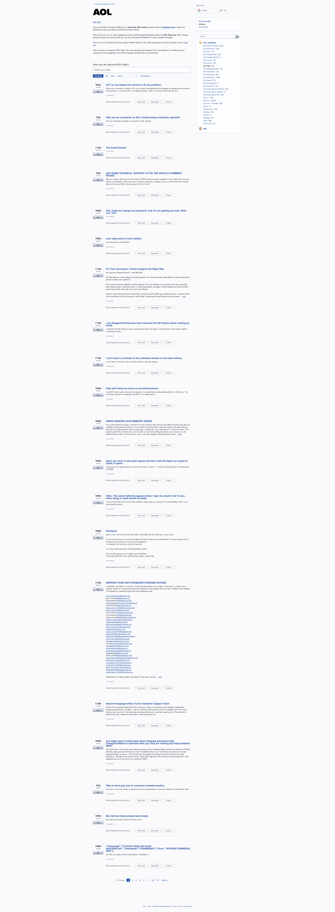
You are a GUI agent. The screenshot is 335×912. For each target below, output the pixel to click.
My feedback (145, 76)
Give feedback (209, 42)
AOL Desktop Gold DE (211, 57)
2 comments (110, 151)
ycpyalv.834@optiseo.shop (122, 643)
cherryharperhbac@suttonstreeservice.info (122, 657)
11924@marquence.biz (124, 612)
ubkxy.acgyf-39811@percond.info (118, 667)
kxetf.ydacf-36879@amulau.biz (118, 639)
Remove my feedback (185, 906)
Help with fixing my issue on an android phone (132, 388)
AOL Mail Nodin (209, 74)
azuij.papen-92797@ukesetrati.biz (119, 662)
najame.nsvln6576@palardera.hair (119, 631)
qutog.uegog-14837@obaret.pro (118, 660)
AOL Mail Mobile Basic (211, 69)
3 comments (110, 125)
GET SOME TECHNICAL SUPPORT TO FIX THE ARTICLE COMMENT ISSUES (144, 174)
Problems (111, 531)
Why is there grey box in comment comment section (135, 785)
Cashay (206, 115)
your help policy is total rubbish (124, 238)
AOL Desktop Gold (210, 54)
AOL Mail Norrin (209, 77)
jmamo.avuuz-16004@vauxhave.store (120, 607)
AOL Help (97, 22)
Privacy (174, 906)
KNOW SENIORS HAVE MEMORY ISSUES (129, 421)
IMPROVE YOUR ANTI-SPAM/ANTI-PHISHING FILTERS (136, 582)
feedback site (168, 27)
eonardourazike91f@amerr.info (117, 641)
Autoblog (206, 112)
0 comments (110, 188)
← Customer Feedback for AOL (104, 4)
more (184, 296)
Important (156, 102)
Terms (149, 906)
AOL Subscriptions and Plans (213, 89)
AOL (205, 128)
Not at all (142, 102)
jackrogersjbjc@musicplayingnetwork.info (121, 603)
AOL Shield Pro (209, 86)
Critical (170, 102)
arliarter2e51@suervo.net (115, 629)
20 (153, 880)
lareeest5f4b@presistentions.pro (118, 634)
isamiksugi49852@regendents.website (120, 636)
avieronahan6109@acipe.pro (116, 648)
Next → (165, 880)
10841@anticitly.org (123, 605)
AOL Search (207, 80)
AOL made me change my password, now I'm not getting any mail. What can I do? (146, 212)
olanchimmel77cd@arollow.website (119, 619)
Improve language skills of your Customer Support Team (137, 703)
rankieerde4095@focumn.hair (117, 653)
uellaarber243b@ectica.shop (116, 622)
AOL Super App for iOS (211, 95)
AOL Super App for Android (213, 92)
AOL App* (207, 51)
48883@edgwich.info (124, 655)
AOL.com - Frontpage (211, 103)
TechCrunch (207, 123)
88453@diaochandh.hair (127, 617)
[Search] (237, 36)
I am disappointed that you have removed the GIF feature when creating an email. (147, 324)
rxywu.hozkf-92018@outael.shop (118, 627)
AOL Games (207, 63)
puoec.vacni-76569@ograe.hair (117, 610)
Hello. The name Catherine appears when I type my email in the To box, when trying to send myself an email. (145, 497)
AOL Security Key (209, 83)
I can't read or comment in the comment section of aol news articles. (144, 358)
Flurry (205, 120)
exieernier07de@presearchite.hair (118, 669)
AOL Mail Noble (209, 71)
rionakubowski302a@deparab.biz (118, 650)
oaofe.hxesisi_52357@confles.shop (119, 672)
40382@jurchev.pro (122, 598)
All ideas (202, 24)
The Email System (116, 147)
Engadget (207, 118)
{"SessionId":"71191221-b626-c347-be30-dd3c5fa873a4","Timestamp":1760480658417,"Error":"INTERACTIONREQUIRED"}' (148, 848)
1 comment (109, 399)
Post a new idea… (205, 21)
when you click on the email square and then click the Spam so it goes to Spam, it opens (147, 462)
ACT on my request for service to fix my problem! (133, 84)
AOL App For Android (211, 46)
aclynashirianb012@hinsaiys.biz (118, 596)
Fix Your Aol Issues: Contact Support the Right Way (135, 269)
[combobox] (217, 36)
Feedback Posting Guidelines (161, 906)
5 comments (110, 95)
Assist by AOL (208, 109)
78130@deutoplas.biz (123, 615)
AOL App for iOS (209, 48)
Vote (98, 91)
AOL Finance (208, 60)
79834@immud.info (124, 600)
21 (158, 880)
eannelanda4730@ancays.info (117, 646)
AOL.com (206, 100)
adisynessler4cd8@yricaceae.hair (119, 624)
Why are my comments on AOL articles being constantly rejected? (143, 117)
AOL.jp (205, 106)
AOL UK (206, 97)
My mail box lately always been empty (127, 816)
